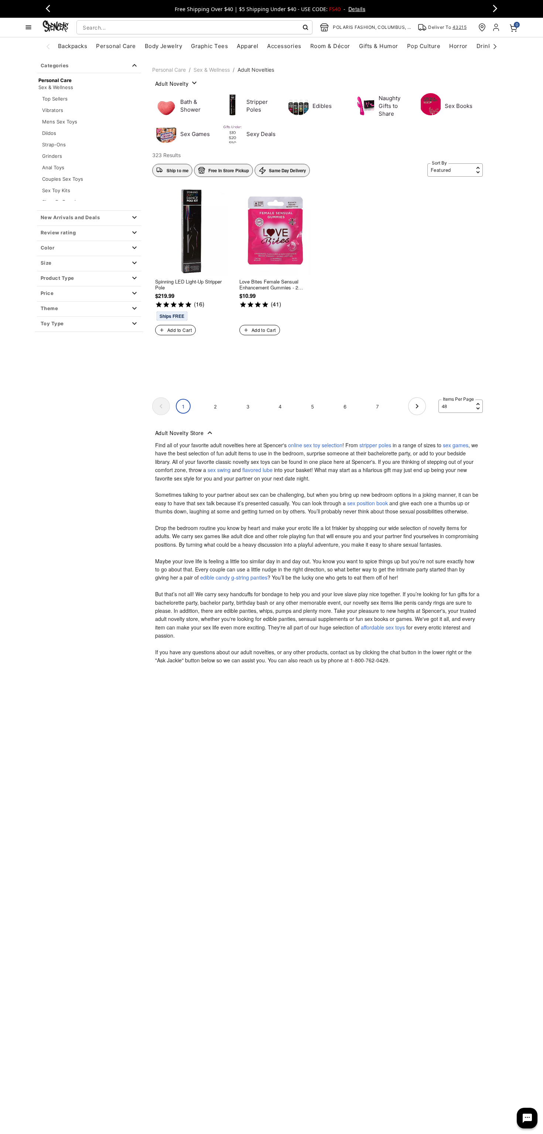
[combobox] (194, 27)
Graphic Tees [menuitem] (209, 46)
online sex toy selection (315, 445)
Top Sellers (55, 99)
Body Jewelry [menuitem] (163, 46)
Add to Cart (179, 330)
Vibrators (52, 110)
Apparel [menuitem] (247, 46)
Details (356, 9)
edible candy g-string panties (233, 577)
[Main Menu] (28, 27)
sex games (455, 445)
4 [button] (280, 407)
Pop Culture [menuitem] (423, 46)
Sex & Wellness (55, 87)
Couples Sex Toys (62, 179)
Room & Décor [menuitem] (330, 46)
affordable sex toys (383, 627)
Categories (55, 65)
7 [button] (377, 407)
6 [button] (345, 407)
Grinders (52, 156)
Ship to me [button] (177, 170)
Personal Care (169, 70)
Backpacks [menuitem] (72, 46)
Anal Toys (53, 167)
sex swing (219, 469)
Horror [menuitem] (458, 46)
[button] (89, 218)
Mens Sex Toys (59, 122)
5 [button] (312, 407)
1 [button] (183, 407)
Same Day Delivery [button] (287, 170)
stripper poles (375, 445)
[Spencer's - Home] (55, 27)
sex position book (367, 503)
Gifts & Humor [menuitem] (378, 46)
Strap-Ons (54, 144)
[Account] (496, 27)
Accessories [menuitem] (284, 46)
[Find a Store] (482, 27)
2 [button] (215, 407)
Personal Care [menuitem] (116, 46)
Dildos (49, 133)
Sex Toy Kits (56, 190)
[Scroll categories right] (495, 46)
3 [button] (247, 407)
